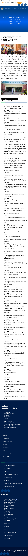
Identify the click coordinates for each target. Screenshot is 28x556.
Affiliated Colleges (7, 456)
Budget (5, 537)
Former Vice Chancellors (9, 422)
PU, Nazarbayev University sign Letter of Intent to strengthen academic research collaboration (15, 322)
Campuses (6, 415)
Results (5, 470)
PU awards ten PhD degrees (11, 170)
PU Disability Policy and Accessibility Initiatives (15, 500)
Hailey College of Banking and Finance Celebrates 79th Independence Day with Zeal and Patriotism (14, 246)
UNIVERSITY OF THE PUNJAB (15, 8)
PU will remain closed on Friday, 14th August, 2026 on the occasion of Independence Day (14, 256)
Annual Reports (7, 526)
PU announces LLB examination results (14, 217)
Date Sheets (7, 468)
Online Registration (8, 477)
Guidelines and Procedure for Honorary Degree (15, 485)
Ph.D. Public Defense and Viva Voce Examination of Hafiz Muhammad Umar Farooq (14, 396)
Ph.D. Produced (7, 525)
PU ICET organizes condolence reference (15, 277)
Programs (5, 444)
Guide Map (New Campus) (10, 425)
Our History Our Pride (9, 413)
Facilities (6, 419)
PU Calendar (7, 416)
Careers (23, 1)
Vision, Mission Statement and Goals (12, 424)
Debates (6, 528)
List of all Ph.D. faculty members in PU (13, 534)
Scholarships (6, 447)
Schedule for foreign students (11, 474)
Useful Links (7, 523)
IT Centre (20, 553)
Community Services (8, 531)
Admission (4, 1)
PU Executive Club (8, 503)
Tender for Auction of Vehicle (12, 381)
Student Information (7, 453)
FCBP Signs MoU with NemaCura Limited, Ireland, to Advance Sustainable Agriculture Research (15, 282)
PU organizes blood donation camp (13, 251)
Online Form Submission (12, 466)
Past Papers (7, 480)
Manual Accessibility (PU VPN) (11, 502)
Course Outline (7, 476)
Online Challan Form (8, 514)
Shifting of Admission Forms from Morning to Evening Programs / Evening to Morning (15, 113)
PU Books (6, 522)
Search (7, 2)
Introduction (7, 412)
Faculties (5, 435)
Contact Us (13, 2)
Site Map (17, 1)
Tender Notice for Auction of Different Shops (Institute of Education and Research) (14, 296)
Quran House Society (9, 505)
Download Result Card (9, 486)
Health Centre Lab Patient (10, 506)
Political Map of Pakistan (10, 499)
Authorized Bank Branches (10, 532)
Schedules (6, 471)
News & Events (7, 538)
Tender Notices (7, 511)
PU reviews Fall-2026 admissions (12, 236)
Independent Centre (7, 441)
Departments (6, 438)
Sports (5, 529)
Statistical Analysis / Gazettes (11, 482)
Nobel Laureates (8, 421)
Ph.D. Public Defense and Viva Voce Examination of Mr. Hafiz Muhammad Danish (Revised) (14, 194)
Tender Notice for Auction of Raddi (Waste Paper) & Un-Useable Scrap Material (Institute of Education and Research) (15, 289)
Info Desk (10, 1)
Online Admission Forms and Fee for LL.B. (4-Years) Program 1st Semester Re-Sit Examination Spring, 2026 (15, 139)
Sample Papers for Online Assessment (13, 483)
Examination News (8, 479)
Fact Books (6, 418)
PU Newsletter (7, 512)
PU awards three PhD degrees (12, 129)
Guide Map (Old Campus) (10, 427)
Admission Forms (8, 473)
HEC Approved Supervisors (9, 450)
